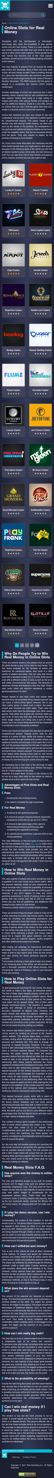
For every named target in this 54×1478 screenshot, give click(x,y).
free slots (35, 843)
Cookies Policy (29, 1457)
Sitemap (16, 1457)
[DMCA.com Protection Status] (27, 1474)
